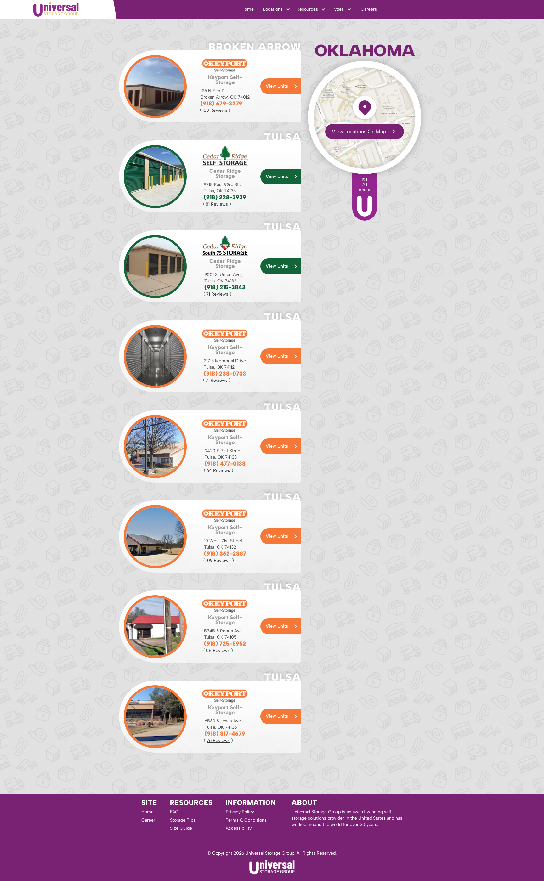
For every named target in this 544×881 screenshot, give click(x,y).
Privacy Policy (240, 812)
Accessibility (239, 828)
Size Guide (181, 828)
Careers (369, 9)
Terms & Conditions (246, 820)
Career (148, 820)
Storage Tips (183, 820)
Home (247, 9)
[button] (276, 9)
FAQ (174, 812)
